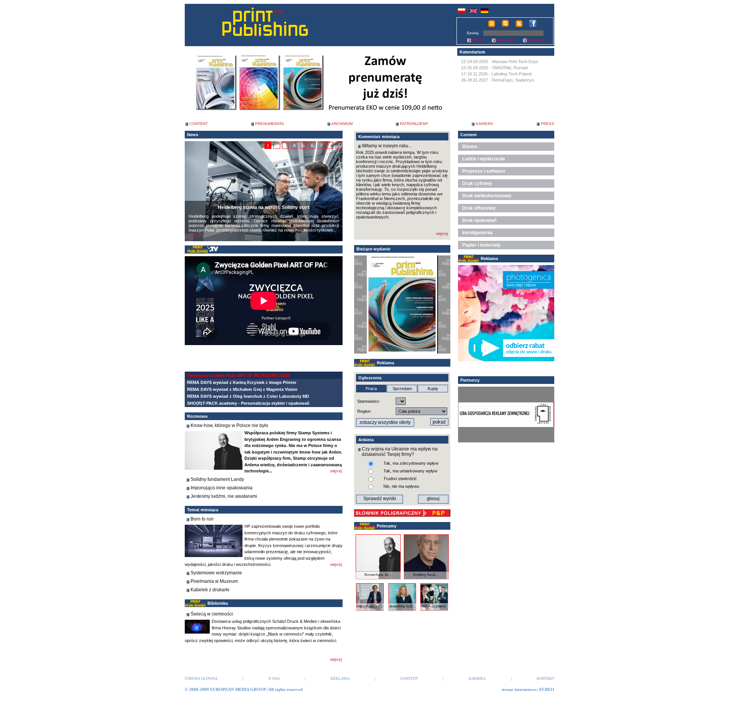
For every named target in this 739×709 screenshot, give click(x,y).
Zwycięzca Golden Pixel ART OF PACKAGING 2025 (238, 375)
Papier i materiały (481, 245)
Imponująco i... (369, 606)
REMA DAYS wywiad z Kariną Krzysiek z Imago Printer (241, 382)
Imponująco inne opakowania (221, 487)
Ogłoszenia (369, 377)
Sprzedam (402, 388)
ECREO (546, 689)
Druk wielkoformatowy (487, 196)
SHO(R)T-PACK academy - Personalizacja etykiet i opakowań (248, 403)
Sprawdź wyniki (379, 498)
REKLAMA (506, 40)
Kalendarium (472, 52)
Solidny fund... (426, 574)
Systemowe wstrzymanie (216, 573)
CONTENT (198, 124)
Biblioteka (217, 603)
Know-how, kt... (377, 574)
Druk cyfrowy (477, 183)
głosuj (433, 498)
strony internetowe (519, 689)
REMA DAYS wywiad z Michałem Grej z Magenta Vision (242, 389)
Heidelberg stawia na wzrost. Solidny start (263, 207)
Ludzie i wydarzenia (483, 159)
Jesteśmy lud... (402, 606)
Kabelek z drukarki (210, 589)
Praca (371, 388)
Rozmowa (197, 416)
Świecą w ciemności (212, 614)
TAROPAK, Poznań (510, 67)
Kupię (433, 388)
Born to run (202, 519)
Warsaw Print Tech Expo (515, 61)
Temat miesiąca (202, 509)
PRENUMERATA (269, 124)
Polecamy (386, 526)
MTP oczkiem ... (434, 608)
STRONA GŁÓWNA (201, 678)
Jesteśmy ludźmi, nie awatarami (224, 496)
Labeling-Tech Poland (512, 74)
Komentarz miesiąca (379, 136)
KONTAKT (537, 40)
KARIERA (484, 124)
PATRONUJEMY (414, 124)
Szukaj (472, 33)
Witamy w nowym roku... (387, 145)
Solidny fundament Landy (217, 479)
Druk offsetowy (479, 208)
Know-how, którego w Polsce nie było (229, 425)
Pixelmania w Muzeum (214, 581)
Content (468, 134)
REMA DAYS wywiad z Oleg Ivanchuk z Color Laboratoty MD (248, 396)
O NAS (478, 40)
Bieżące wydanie (373, 249)
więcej (194, 234)
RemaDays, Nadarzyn (513, 80)
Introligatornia (477, 232)
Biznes (469, 146)
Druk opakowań (479, 220)
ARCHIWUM (342, 124)
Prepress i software (483, 171)
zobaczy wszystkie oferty (385, 422)
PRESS (547, 124)
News (192, 134)
